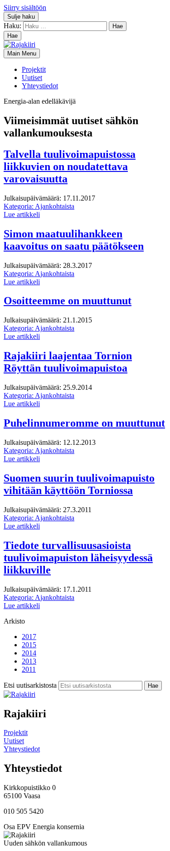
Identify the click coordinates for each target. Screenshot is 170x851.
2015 (29, 645)
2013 (29, 661)
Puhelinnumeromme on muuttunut (84, 423)
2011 (29, 669)
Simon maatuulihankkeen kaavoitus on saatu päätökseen (74, 240)
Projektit (34, 69)
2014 (29, 653)
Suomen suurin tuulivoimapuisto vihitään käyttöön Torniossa (79, 484)
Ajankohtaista (39, 206)
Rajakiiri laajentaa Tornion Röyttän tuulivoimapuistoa (68, 362)
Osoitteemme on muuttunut (67, 301)
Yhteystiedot (40, 86)
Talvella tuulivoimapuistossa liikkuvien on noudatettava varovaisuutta (70, 166)
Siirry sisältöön (25, 7)
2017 (29, 636)
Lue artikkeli (22, 214)
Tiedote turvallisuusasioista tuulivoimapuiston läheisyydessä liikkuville (78, 557)
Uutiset (32, 77)
